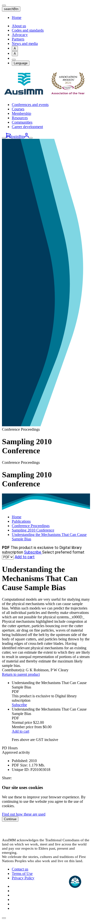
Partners (18, 39)
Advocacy (20, 35)
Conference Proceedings (31, 526)
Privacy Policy (23, 878)
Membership (21, 113)
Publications (21, 521)
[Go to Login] (26, 136)
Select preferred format (63, 552)
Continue (10, 819)
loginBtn (17, 136)
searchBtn (11, 9)
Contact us (20, 869)
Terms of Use (22, 873)
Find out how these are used (23, 814)
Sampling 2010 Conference (33, 530)
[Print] (14, 59)
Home (16, 17)
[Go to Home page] (46, 96)
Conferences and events (30, 105)
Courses (18, 109)
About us (19, 26)
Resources (20, 118)
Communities (22, 122)
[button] (4, 918)
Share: (7, 778)
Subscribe (33, 552)
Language (20, 63)
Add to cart (25, 557)
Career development (27, 127)
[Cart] (8, 136)
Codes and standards (28, 30)
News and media (25, 43)
